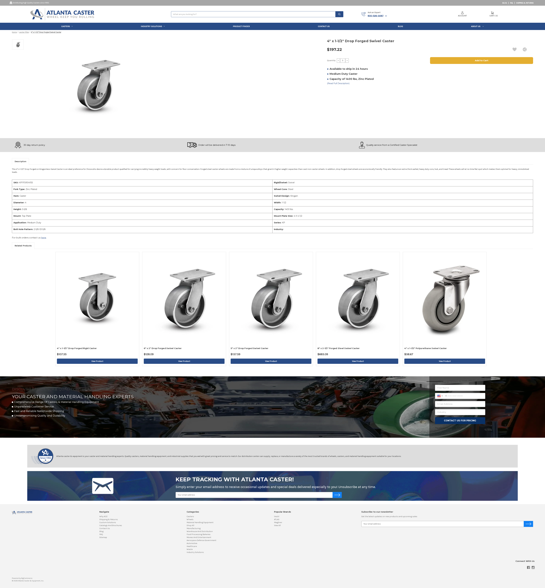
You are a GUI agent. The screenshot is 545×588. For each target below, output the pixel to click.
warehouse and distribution (200, 531)
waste (190, 549)
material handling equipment (200, 522)
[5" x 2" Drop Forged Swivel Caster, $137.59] (271, 299)
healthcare (192, 546)
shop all (190, 525)
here (43, 237)
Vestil (276, 516)
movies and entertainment (199, 537)
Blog (504, 3)
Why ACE (103, 516)
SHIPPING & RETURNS (525, 3)
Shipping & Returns (108, 519)
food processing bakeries (198, 534)
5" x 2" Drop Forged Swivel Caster (249, 348)
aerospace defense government (201, 540)
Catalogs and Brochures (110, 525)
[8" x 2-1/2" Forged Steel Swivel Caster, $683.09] (358, 299)
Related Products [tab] (23, 245)
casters (65, 26)
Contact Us (324, 26)
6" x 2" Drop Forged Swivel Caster (163, 348)
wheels (190, 519)
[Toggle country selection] (440, 396)
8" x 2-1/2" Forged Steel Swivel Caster (338, 348)
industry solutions (151, 26)
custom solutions (107, 522)
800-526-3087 (375, 15)
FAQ (511, 3)
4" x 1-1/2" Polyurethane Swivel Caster (425, 348)
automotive (192, 543)
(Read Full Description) (338, 83)
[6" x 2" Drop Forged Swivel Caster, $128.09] (184, 299)
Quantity (331, 60)
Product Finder (241, 26)
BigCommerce (26, 578)
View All (277, 525)
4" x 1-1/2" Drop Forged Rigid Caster (77, 348)
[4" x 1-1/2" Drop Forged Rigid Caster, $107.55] (97, 299)
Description (20, 161)
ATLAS (276, 519)
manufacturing (194, 528)
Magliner (278, 522)
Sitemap (103, 537)
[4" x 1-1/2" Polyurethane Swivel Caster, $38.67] (445, 299)
